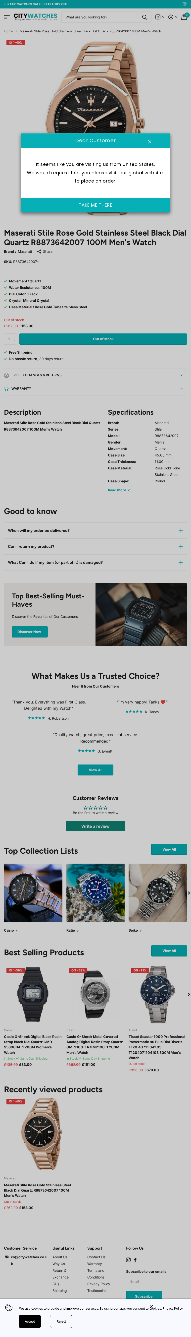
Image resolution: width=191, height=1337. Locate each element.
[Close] (167, 1306)
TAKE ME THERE (95, 205)
